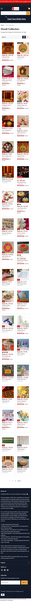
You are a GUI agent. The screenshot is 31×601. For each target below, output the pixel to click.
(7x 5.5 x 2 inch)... (21, 233)
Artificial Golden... (6, 305)
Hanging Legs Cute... (7, 424)
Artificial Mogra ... (21, 449)
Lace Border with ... (6, 356)
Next (19, 481)
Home (2, 25)
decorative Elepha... (7, 181)
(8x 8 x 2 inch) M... (21, 132)
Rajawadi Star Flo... (6, 256)
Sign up (24, 582)
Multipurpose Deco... (7, 80)
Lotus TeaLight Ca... (7, 130)
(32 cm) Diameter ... (7, 379)
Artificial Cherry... (21, 330)
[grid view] (24, 37)
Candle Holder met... (22, 105)
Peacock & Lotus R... (7, 471)
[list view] (28, 37)
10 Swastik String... (21, 182)
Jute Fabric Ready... (6, 449)
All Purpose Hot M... (22, 284)
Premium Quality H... (7, 330)
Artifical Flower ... (6, 206)
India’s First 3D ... (6, 57)
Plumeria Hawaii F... (22, 401)
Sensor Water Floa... (7, 156)
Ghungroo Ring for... (7, 233)
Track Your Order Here (16, 19)
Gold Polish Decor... (22, 379)
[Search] (28, 13)
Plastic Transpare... (21, 305)
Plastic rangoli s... (21, 353)
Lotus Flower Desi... (22, 208)
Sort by (4, 37)
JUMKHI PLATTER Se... (22, 260)
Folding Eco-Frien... (6, 105)
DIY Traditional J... (21, 80)
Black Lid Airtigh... (6, 284)
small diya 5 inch (21, 471)
